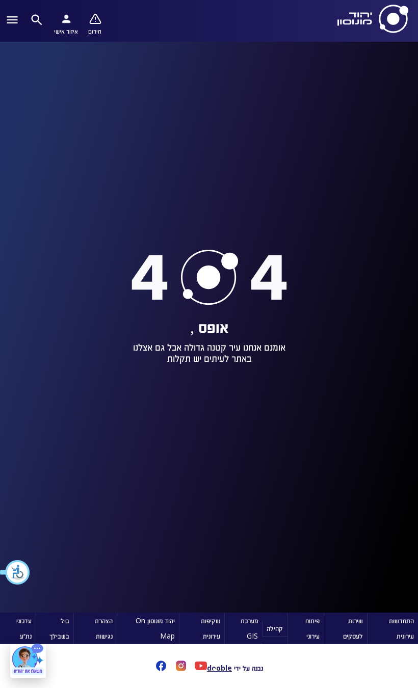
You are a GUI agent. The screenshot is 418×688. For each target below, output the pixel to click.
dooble (219, 668)
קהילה (275, 628)
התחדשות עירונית (401, 628)
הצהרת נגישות (104, 628)
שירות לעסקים (353, 628)
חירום (94, 31)
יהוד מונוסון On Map (155, 628)
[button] (15, 572)
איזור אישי (66, 31)
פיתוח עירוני (312, 628)
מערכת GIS (249, 628)
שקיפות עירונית (210, 628)
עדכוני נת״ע (24, 628)
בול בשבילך (59, 628)
